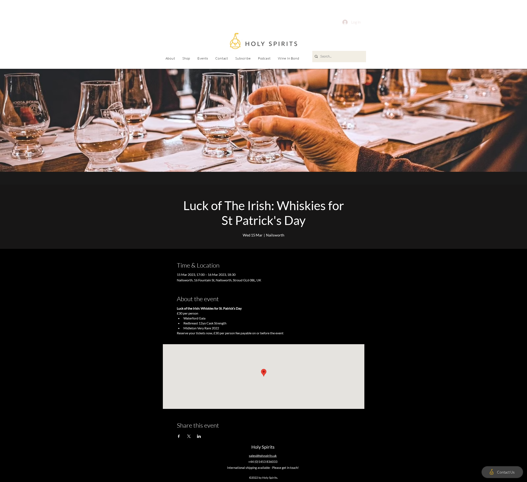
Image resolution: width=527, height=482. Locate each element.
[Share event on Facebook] (179, 436)
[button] (203, 58)
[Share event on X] (189, 436)
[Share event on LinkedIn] (199, 436)
